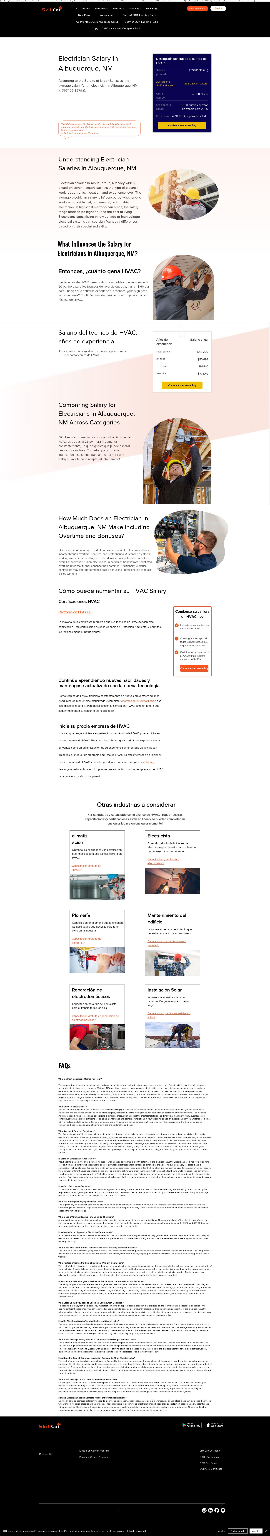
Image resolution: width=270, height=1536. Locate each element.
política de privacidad (135, 1531)
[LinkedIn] (210, 1510)
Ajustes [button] (221, 1531)
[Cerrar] (266, 1530)
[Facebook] (216, 1510)
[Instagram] (204, 1510)
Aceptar (256, 1531)
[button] (101, 8)
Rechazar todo (237, 1531)
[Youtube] (223, 1510)
